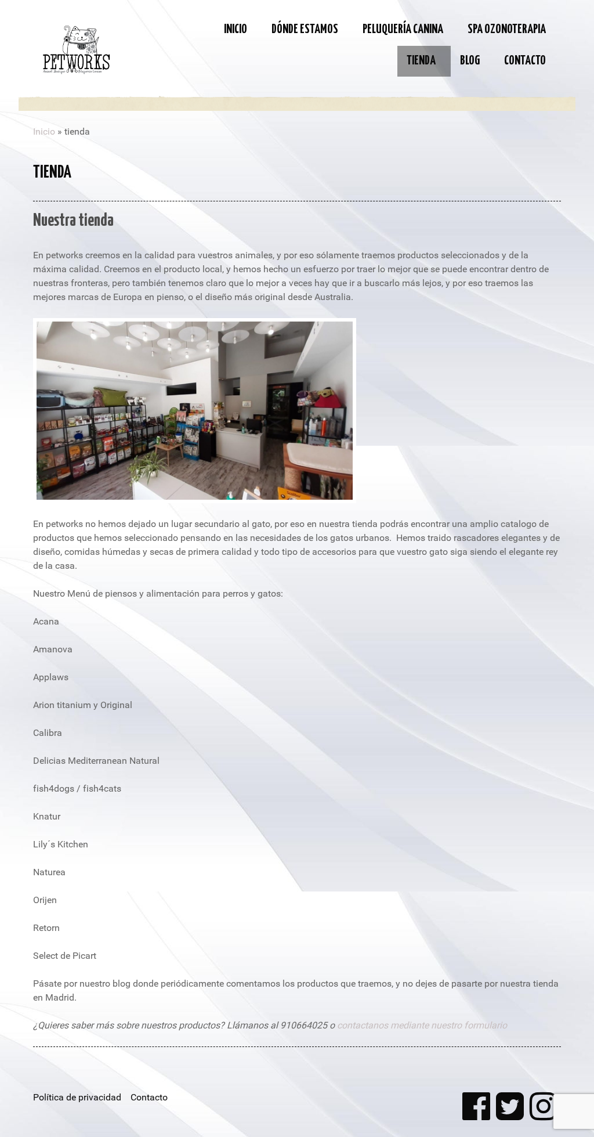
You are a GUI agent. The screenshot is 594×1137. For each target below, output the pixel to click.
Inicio (44, 131)
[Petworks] (76, 48)
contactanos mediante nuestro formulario (422, 1025)
